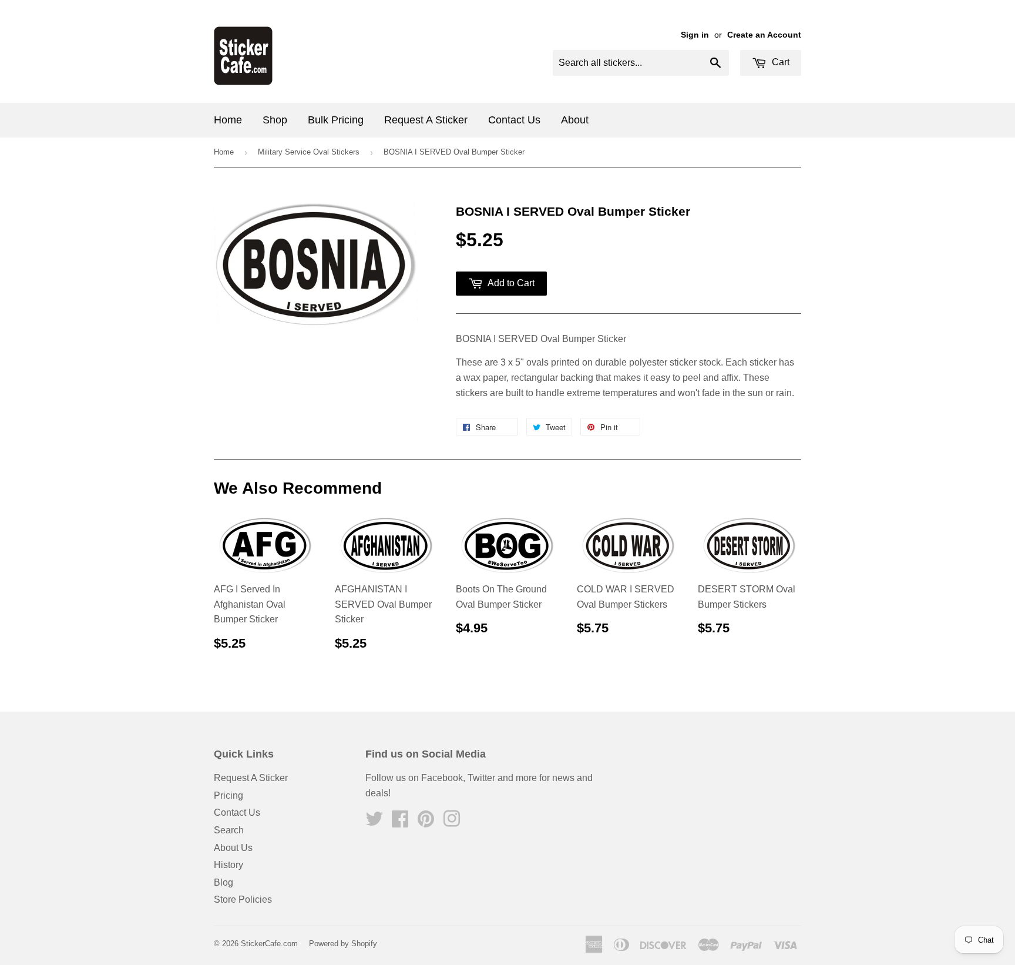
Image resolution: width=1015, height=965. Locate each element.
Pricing (228, 795)
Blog (223, 882)
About (575, 120)
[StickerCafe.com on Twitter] (374, 822)
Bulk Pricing (336, 120)
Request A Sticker (426, 120)
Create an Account (764, 35)
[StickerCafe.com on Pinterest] (426, 822)
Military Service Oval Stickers (308, 152)
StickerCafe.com (269, 943)
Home (228, 120)
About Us (233, 848)
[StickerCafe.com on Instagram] (452, 822)
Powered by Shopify (343, 943)
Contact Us (514, 120)
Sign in (695, 35)
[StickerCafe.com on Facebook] (400, 822)
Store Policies (243, 899)
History (228, 865)
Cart (779, 62)
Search (229, 830)
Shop (275, 120)
